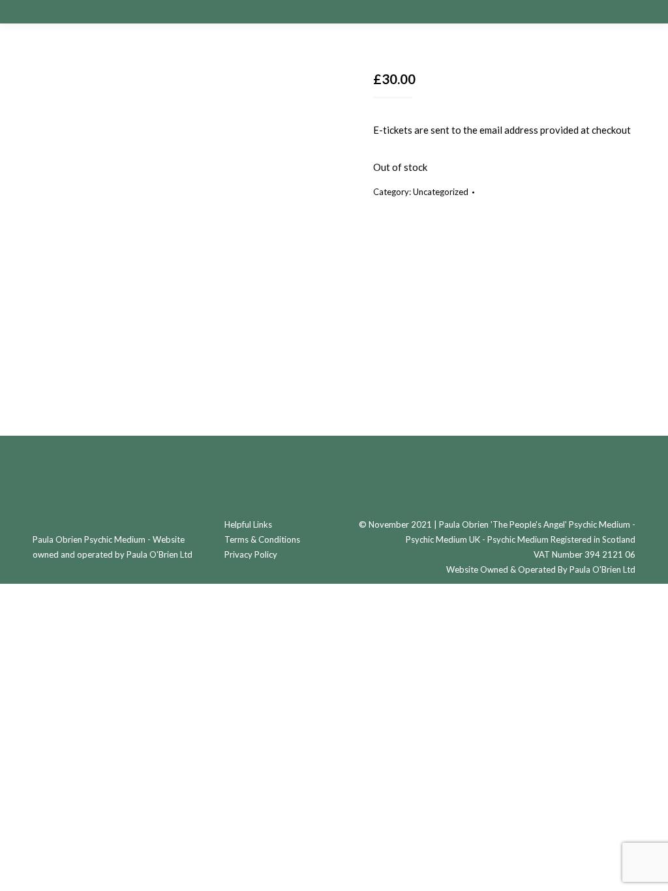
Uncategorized (440, 192)
